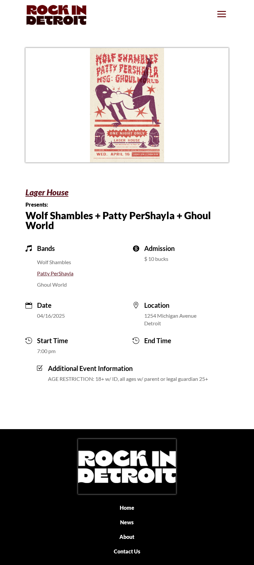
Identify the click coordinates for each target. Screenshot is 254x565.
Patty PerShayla (55, 273)
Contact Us (127, 551)
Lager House (46, 192)
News (127, 522)
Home (127, 507)
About (126, 537)
